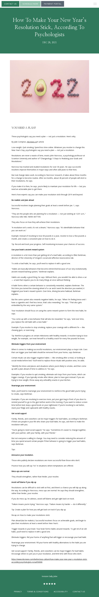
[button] (95, 4)
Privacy (18, 591)
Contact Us (79, 591)
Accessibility (61, 591)
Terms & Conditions (38, 591)
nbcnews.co (32, 142)
